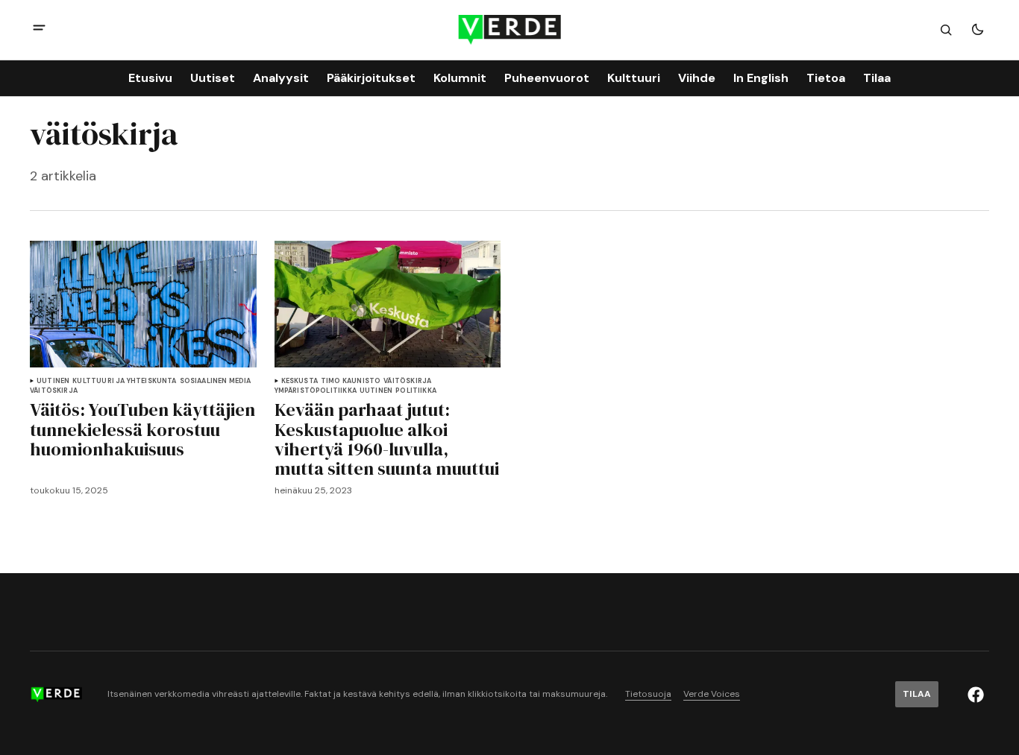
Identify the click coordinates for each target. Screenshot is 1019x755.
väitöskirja (54, 391)
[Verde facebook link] (975, 694)
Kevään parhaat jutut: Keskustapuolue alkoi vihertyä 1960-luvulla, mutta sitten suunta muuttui (387, 439)
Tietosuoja (648, 694)
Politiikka (415, 391)
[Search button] (946, 30)
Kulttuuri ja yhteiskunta (124, 381)
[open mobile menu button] (39, 29)
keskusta (299, 381)
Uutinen (53, 381)
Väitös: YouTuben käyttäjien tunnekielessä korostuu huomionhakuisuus (142, 429)
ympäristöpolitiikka (316, 391)
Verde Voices (711, 694)
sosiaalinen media (215, 381)
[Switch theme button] (977, 30)
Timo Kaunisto (350, 381)
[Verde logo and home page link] (510, 30)
